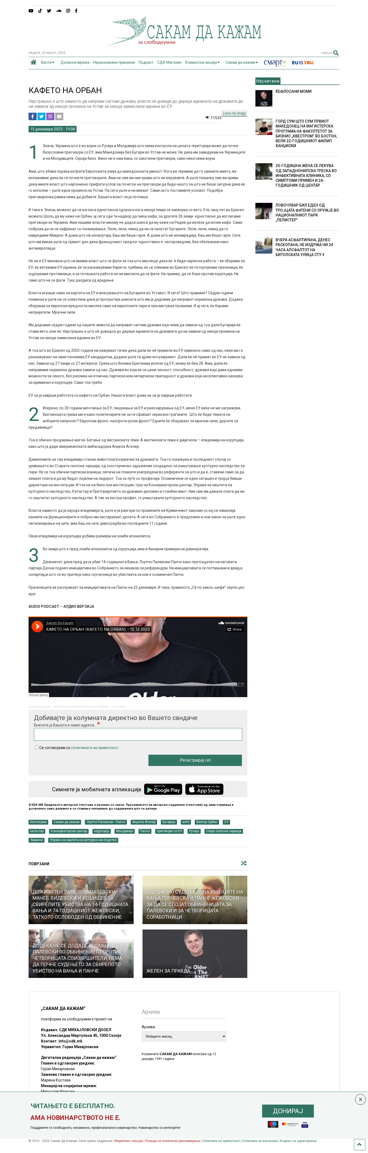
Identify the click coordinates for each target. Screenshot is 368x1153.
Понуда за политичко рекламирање (172, 1141)
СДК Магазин (169, 62)
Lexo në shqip (234, 113)
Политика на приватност (221, 1141)
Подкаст (146, 62)
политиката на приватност (95, 748)
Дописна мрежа (75, 62)
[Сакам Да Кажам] (184, 44)
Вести (46, 62)
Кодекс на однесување (298, 1141)
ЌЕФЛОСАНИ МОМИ (294, 91)
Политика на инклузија (259, 1141)
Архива (148, 1027)
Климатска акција (201, 62)
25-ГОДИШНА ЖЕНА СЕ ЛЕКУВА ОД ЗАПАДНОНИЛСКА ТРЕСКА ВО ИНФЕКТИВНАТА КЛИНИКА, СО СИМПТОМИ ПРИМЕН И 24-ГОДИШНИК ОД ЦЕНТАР (306, 175)
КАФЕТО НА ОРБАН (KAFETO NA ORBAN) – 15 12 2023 (89, 706)
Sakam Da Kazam (40, 706)
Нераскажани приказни (114, 62)
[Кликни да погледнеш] (195, 954)
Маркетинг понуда (129, 1141)
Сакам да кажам (240, 62)
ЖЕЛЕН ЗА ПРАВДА (168, 971)
